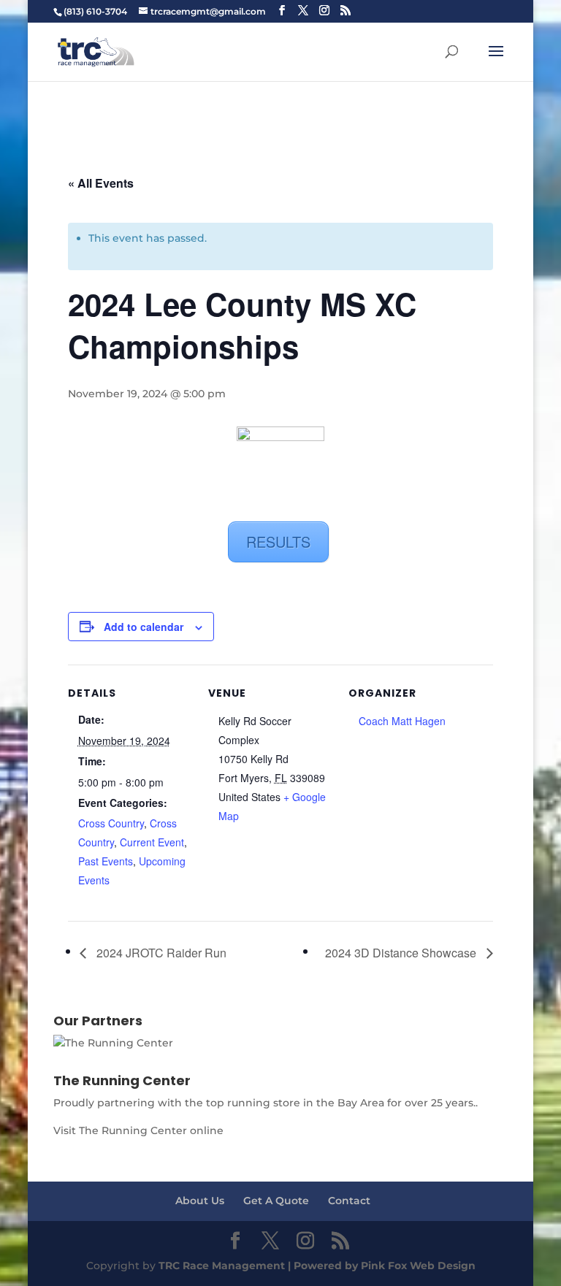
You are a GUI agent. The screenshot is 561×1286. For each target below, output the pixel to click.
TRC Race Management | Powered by (260, 1265)
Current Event (152, 842)
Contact (349, 1200)
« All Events (101, 183)
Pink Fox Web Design (418, 1265)
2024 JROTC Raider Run (160, 952)
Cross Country (111, 823)
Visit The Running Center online (138, 1130)
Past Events (105, 861)
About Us (199, 1200)
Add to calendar (143, 626)
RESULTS (278, 541)
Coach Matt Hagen (402, 720)
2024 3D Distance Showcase (402, 952)
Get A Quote (276, 1200)
